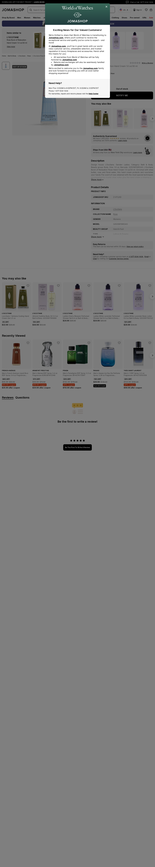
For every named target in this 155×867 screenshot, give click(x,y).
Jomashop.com (56, 37)
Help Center (93, 94)
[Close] (106, 6)
